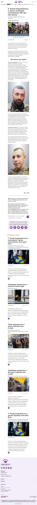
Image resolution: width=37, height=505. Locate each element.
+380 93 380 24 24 (4, 472)
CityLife (8, 4)
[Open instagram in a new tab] (22, 227)
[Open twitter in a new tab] (25, 227)
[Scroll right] (35, 4)
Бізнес (15, 4)
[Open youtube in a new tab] (18, 227)
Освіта (32, 4)
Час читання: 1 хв (15, 20)
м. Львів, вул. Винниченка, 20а (6, 476)
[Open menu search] (33, 2)
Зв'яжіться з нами (4, 491)
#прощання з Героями (20, 216)
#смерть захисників (11, 216)
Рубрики (3, 481)
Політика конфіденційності (6, 490)
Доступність (3, 488)
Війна (12, 4)
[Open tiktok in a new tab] (14, 227)
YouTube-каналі (24, 213)
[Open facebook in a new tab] (11, 227)
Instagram (10, 201)
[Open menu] (35, 2)
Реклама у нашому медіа (5, 487)
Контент (2, 479)
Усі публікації (3, 4)
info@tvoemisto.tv (4, 474)
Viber (15, 201)
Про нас (2, 486)
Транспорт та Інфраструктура (24, 4)
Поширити (26, 39)
